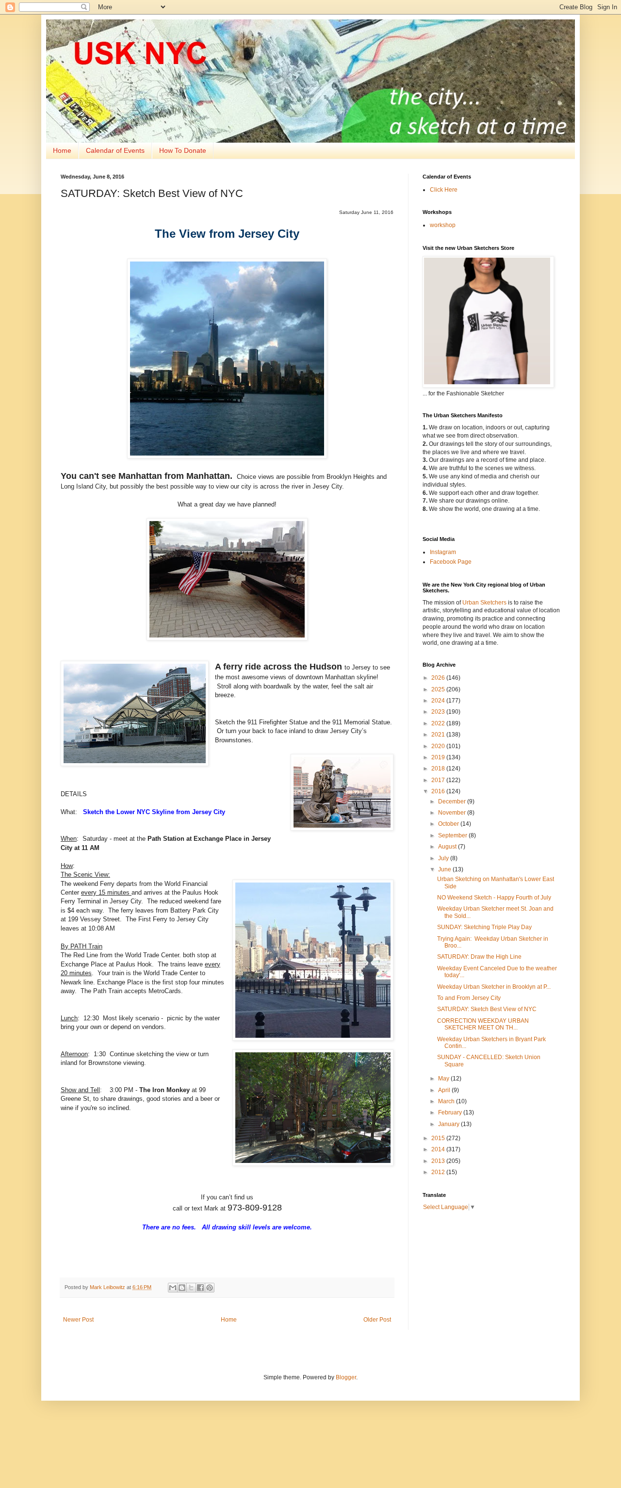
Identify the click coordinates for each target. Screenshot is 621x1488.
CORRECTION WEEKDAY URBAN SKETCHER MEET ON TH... (483, 1024)
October (449, 823)
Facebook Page (451, 561)
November (452, 812)
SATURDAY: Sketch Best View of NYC (487, 1009)
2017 (438, 780)
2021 (438, 734)
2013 (438, 1161)
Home (62, 150)
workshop (443, 225)
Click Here (444, 189)
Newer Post (78, 1319)
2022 (438, 723)
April (445, 1090)
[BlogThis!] (182, 1287)
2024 (438, 700)
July (444, 858)
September (453, 835)
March (447, 1101)
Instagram (443, 552)
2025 (438, 689)
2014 (438, 1149)
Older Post (377, 1319)
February (450, 1112)
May (444, 1078)
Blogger (346, 1377)
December (452, 801)
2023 (438, 711)
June (445, 869)
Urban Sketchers (484, 602)
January (449, 1124)
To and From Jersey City (469, 998)
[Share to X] (191, 1287)
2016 (438, 791)
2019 (438, 757)
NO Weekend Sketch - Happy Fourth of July (494, 897)
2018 (438, 768)
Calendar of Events (115, 150)
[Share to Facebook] (200, 1287)
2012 (438, 1172)
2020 (438, 746)
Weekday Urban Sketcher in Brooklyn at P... (494, 986)
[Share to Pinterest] (209, 1287)
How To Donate (182, 150)
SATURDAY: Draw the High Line (479, 956)
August (448, 846)
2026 (438, 677)
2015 (438, 1138)
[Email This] (173, 1287)
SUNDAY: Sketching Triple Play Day (484, 927)
